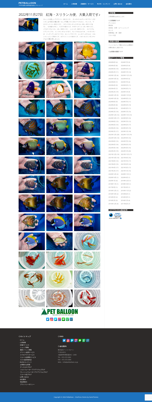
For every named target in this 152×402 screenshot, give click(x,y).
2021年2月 (111, 171)
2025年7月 (124, 82)
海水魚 (110, 25)
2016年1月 (124, 200)
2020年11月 (125, 174)
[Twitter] (47, 319)
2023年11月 (125, 115)
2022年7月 (124, 141)
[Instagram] (51, 319)
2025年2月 (111, 92)
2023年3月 (124, 128)
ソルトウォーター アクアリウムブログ (32, 370)
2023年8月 (111, 121)
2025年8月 (111, 82)
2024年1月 (124, 112)
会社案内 (129, 4)
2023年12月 (112, 115)
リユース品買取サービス (27, 357)
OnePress (78, 397)
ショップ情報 (24, 347)
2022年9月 (124, 138)
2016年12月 (112, 191)
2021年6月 (111, 164)
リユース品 (112, 35)
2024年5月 (124, 105)
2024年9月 (124, 98)
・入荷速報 (22, 342)
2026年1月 (124, 72)
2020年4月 (124, 177)
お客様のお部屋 (24, 365)
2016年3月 (124, 197)
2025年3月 (124, 88)
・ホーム (21, 340)
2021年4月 (111, 167)
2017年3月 (124, 187)
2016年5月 (111, 197)
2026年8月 (111, 62)
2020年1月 (111, 181)
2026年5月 (124, 65)
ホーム (65, 4)
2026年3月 (124, 69)
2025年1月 (124, 92)
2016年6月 (124, 194)
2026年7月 (124, 62)
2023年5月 (124, 125)
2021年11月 (125, 154)
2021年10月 (112, 158)
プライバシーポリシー (27, 384)
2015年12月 (112, 204)
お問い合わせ (118, 4)
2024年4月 (111, 108)
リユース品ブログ (25, 374)
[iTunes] (59, 319)
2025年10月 (112, 79)
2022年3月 (124, 148)
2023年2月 (111, 131)
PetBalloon (27, 3)
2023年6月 (111, 125)
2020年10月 (112, 177)
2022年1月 (124, 151)
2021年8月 (111, 161)
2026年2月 (111, 72)
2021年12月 (112, 154)
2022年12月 (112, 135)
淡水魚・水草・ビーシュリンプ (118, 28)
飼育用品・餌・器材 (114, 33)
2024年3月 (124, 108)
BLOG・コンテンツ (103, 4)
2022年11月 (125, 135)
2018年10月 (125, 184)
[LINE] (63, 319)
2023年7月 (124, 121)
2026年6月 (111, 65)
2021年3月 (124, 167)
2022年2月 (111, 151)
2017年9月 (111, 187)
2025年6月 (111, 85)
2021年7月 (124, 161)
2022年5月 (124, 144)
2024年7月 (124, 102)
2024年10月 (112, 98)
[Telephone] (67, 319)
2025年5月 (124, 85)
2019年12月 (125, 181)
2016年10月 (112, 194)
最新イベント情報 (25, 350)
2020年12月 (112, 174)
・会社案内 (22, 379)
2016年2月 (111, 200)
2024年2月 (111, 112)
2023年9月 (124, 118)
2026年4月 (111, 69)
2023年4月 (111, 128)
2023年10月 (112, 118)
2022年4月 (111, 148)
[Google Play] (55, 319)
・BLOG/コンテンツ (25, 362)
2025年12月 (112, 75)
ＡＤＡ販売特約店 (25, 360)
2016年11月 (125, 191)
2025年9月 (124, 79)
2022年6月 (111, 144)
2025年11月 (125, 75)
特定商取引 (23, 382)
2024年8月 (111, 102)
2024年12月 (112, 95)
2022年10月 (112, 138)
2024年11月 (125, 95)
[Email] (71, 319)
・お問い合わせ (24, 377)
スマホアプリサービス (27, 355)
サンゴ (110, 30)
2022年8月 (111, 141)
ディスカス (112, 23)
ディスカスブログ (25, 367)
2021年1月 (124, 171)
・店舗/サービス (24, 345)
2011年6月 (124, 204)
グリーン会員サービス (27, 352)
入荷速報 (74, 4)
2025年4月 (111, 88)
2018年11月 (112, 184)
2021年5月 (124, 164)
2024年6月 (111, 105)
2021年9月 (124, 158)
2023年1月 (124, 131)
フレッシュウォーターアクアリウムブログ (33, 372)
